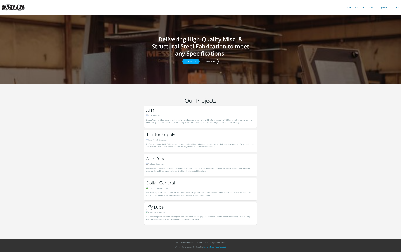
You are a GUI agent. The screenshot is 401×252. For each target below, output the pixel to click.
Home (349, 8)
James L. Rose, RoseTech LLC (214, 247)
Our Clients (360, 8)
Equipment (384, 8)
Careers (396, 8)
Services (372, 8)
